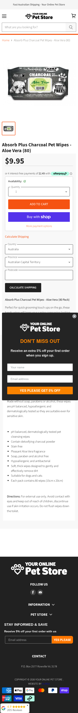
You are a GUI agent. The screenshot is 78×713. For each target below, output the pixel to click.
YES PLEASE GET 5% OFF (40, 390)
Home (5, 40)
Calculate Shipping (17, 237)
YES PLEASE (62, 640)
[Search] (71, 27)
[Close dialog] (74, 316)
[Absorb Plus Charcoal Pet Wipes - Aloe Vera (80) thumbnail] (8, 128)
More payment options (39, 226)
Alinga (46, 684)
